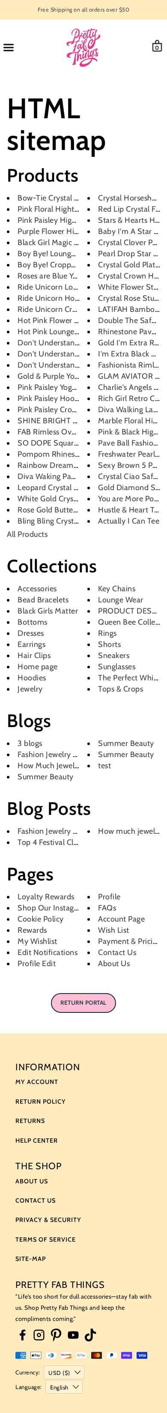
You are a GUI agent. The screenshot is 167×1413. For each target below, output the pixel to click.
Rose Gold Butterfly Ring (60, 510)
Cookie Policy (41, 919)
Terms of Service (45, 1239)
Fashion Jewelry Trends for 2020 (73, 831)
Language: (28, 1386)
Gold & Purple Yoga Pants (61, 376)
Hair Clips (34, 655)
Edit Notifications (48, 952)
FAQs (107, 908)
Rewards (32, 930)
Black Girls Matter (48, 611)
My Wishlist (37, 941)
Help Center (36, 1140)
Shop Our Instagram (53, 908)
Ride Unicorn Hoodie (54, 298)
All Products (27, 534)
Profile (109, 896)
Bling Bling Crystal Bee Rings (67, 521)
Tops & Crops (120, 689)
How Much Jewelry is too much (70, 765)
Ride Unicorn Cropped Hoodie (70, 309)
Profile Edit (37, 963)
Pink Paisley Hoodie (51, 398)
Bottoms (33, 622)
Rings (107, 633)
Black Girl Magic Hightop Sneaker (75, 242)
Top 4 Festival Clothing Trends (69, 842)
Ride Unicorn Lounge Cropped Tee (77, 287)
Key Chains (116, 588)
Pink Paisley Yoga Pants (57, 387)
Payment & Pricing (129, 941)
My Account (36, 1082)
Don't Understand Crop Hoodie (71, 365)
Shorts (109, 644)
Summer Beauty (46, 776)
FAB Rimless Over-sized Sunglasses (78, 432)
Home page (38, 666)
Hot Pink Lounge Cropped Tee (69, 331)
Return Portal (83, 1002)
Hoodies (32, 678)
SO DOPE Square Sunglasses (67, 443)
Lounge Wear (120, 600)
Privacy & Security (48, 1220)
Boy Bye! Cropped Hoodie (62, 264)
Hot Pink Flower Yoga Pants (64, 320)
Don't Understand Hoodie (62, 354)
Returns (30, 1121)
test (104, 765)
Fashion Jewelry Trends (56, 754)
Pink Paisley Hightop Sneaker (68, 220)
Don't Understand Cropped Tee (71, 342)
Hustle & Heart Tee (130, 510)
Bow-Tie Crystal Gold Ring (63, 198)
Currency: (27, 1372)
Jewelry (30, 689)
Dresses (31, 633)
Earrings (31, 644)
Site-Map (30, 1259)
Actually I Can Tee (128, 521)
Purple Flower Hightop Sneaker (71, 231)
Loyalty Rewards (46, 896)
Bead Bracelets (43, 600)
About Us (114, 963)
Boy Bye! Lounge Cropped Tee (69, 253)
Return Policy (40, 1101)
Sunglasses (116, 666)
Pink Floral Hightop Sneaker (65, 209)
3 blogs (30, 743)
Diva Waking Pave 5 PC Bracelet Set (79, 476)
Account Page (121, 919)
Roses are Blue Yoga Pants (62, 276)
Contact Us (117, 952)
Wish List (113, 930)
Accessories (37, 588)
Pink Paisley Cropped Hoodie (67, 409)
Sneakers (113, 655)
